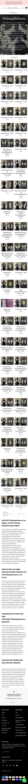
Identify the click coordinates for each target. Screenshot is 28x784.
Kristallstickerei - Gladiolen (7, 212)
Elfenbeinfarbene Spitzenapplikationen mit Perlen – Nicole (21, 349)
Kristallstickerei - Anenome (7, 290)
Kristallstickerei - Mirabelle (7, 449)
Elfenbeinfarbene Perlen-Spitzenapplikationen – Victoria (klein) (21, 234)
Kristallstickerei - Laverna (21, 70)
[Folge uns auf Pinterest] (13, 765)
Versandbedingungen (21, 732)
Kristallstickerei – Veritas (21, 117)
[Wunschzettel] (23, 8)
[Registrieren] (24, 751)
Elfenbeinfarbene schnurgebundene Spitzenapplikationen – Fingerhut (7, 235)
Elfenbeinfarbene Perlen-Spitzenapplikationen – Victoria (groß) (7, 255)
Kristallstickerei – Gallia (7, 70)
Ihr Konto (4, 725)
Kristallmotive (17, 600)
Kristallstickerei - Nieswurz (7, 273)
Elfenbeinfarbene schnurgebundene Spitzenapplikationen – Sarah (20, 329)
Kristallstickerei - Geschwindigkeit (7, 489)
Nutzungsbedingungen (21, 736)
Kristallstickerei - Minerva (7, 101)
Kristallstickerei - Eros (7, 85)
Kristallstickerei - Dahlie (21, 149)
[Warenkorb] (25, 8)
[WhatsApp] (24, 780)
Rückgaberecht (19, 730)
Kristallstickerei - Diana (7, 117)
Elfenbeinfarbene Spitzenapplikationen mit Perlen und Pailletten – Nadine (21, 369)
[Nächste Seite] (23, 514)
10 (19, 513)
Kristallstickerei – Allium (21, 309)
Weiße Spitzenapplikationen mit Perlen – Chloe (21, 291)
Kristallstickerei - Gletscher (21, 470)
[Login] (20, 8)
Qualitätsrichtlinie (20, 724)
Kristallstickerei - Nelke (20, 272)
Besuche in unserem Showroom (20, 721)
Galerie (3, 712)
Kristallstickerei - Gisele (21, 488)
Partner (17, 715)
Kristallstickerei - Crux (20, 506)
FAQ (17, 712)
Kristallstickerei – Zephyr (7, 133)
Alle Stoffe (4, 732)
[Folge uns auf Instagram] (10, 765)
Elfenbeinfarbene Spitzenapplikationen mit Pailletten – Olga (7, 389)
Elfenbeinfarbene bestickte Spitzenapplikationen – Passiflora (20, 214)
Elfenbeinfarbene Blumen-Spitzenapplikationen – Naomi (7, 349)
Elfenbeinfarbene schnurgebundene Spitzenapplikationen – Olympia (7, 369)
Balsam (11, 593)
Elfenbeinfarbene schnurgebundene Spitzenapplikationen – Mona (20, 390)
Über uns (4, 717)
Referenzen (4, 720)
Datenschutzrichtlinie (21, 727)
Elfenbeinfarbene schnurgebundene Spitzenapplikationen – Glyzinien (7, 152)
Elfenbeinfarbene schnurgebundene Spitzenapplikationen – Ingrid (7, 329)
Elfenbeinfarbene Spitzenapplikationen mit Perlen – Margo (7, 410)
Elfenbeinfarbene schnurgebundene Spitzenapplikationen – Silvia (7, 430)
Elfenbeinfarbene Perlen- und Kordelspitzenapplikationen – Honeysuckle (7, 172)
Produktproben (19, 717)
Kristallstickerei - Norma (7, 506)
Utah (3, 588)
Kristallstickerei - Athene (21, 101)
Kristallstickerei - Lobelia (7, 190)
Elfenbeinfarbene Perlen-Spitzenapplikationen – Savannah (7, 471)
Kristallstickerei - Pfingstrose (7, 310)
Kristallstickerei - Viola (20, 133)
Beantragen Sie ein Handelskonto (6, 729)
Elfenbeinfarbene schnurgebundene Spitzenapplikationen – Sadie (20, 172)
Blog (3, 715)
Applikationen (7, 17)
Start (3, 17)
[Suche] (5, 8)
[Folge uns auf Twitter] (7, 765)
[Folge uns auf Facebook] (3, 765)
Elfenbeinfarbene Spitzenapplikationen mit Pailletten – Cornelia (21, 410)
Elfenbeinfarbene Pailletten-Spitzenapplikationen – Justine (20, 430)
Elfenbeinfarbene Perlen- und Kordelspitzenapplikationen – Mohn (20, 193)
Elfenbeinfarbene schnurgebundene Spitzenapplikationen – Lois (20, 451)
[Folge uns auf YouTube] (17, 765)
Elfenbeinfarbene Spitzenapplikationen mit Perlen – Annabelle (21, 255)
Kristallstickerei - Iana (20, 85)
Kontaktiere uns (5, 723)
